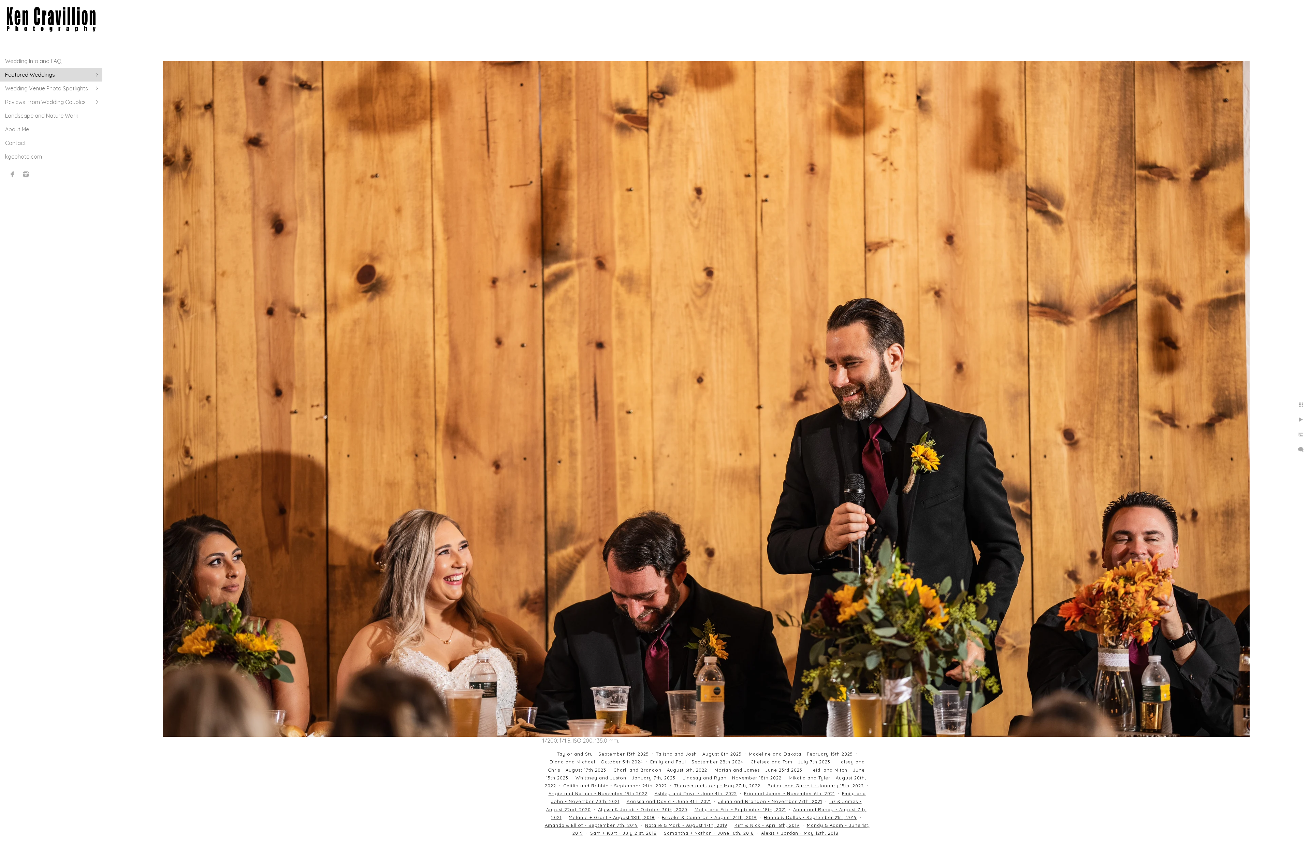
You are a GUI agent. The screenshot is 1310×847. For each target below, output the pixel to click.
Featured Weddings (30, 74)
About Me (17, 129)
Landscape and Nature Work (41, 115)
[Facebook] (12, 174)
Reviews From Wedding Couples (45, 102)
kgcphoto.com (23, 156)
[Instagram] (26, 174)
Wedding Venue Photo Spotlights (46, 88)
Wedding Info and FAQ (33, 61)
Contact (15, 143)
